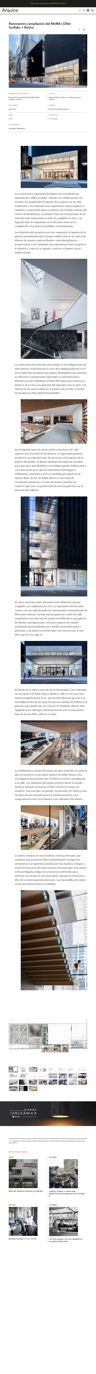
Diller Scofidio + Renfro (29, 1141)
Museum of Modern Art (68, 1141)
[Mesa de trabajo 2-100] (48, 1125)
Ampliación (16, 1141)
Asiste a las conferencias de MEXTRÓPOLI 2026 (48, 3)
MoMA (57, 1141)
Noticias (12, 1205)
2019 (11, 119)
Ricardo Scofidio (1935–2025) (23, 1239)
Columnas (53, 1157)
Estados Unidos (43, 1141)
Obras (11, 1157)
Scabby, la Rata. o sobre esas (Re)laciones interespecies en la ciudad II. (66, 1193)
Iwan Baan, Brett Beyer (17, 128)
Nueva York (81, 1141)
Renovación (13, 1142)
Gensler (51, 1141)
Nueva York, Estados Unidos (59, 109)
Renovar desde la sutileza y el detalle (26, 1191)
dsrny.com (12, 109)
